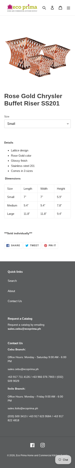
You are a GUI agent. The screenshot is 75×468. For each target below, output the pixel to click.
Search (12, 280)
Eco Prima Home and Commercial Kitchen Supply (42, 455)
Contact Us (15, 301)
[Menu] (68, 7)
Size (6, 116)
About (11, 291)
